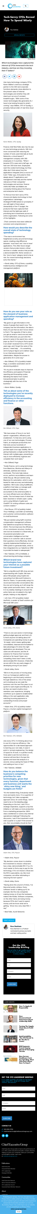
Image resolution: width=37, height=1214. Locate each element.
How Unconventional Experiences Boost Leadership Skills (26, 1018)
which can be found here (18, 1209)
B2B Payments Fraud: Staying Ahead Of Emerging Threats (26, 1048)
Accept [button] (19, 1211)
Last (3, 1098)
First (3, 1091)
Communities (6, 1177)
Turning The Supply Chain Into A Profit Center (26, 1027)
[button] (5, 76)
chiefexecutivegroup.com (10, 1156)
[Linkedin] (6, 1135)
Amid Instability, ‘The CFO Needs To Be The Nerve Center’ (26, 1038)
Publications (6, 1163)
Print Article (9, 920)
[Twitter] (3, 1135)
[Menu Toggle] (3, 6)
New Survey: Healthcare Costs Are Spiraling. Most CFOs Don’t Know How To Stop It (26, 1059)
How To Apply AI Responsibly (25, 1007)
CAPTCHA (5, 1113)
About (4, 1191)
